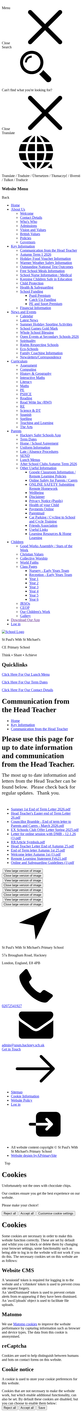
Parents (16, 431)
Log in (15, 624)
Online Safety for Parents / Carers (53, 480)
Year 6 (33, 599)
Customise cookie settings (55, 1213)
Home (15, 205)
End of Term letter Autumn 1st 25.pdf (38, 850)
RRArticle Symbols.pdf (28, 842)
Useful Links (38, 529)
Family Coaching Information (41, 353)
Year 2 (33, 583)
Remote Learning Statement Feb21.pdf (39, 858)
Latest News (29, 320)
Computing (28, 369)
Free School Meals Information (42, 271)
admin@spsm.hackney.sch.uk (23, 1045)
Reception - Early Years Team (50, 575)
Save (41, 1407)
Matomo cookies (25, 1324)
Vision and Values (33, 230)
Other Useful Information (38, 468)
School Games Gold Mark (39, 328)
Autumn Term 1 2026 (35, 254)
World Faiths (29, 562)
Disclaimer (37, 497)
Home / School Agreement (39, 443)
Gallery (25, 616)
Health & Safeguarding (36, 287)
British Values (30, 234)
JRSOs (25, 603)
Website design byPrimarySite (34, 1155)
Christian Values (32, 554)
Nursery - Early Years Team (49, 571)
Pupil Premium (40, 295)
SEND (25, 456)
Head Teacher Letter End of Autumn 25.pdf (42, 846)
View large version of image (23, 871)
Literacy (26, 382)
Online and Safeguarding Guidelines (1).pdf (42, 863)
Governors (27, 242)
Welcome (26, 213)
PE (22, 390)
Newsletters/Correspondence (40, 357)
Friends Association (43, 525)
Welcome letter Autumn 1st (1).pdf (36, 854)
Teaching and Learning (36, 423)
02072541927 (12, 1006)
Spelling (26, 419)
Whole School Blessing (37, 332)
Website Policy (21, 1100)
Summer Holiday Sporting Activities (46, 324)
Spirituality (28, 341)
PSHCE (26, 394)
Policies (25, 238)
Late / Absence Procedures (39, 451)
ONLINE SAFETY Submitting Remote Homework (51, 486)
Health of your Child (44, 505)
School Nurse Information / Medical (46, 275)
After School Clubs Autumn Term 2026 (48, 464)
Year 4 (33, 591)
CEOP (25, 608)
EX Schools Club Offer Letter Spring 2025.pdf (45, 830)
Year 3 (33, 587)
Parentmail (36, 513)
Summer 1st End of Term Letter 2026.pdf (40, 809)
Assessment (28, 365)
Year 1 (33, 579)
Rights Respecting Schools (39, 345)
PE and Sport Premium (45, 304)
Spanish (25, 415)
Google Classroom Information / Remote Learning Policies (52, 474)
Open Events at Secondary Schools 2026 (49, 337)
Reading (26, 398)
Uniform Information (35, 447)
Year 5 (33, 595)
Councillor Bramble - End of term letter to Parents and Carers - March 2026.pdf (41, 824)
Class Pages (28, 566)
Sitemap (17, 1092)
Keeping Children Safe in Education (46, 279)
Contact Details (31, 217)
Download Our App (25, 620)
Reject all (10, 1213)
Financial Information (35, 308)
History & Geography (35, 373)
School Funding (31, 291)
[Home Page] (13, 632)
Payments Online (41, 509)
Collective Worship (34, 558)
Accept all (27, 1213)
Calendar (26, 316)
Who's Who (28, 222)
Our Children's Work (35, 612)
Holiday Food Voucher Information (45, 259)
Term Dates (28, 439)
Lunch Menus (30, 460)
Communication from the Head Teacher (48, 250)
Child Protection (32, 283)
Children (17, 542)
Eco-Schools (29, 349)
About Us (18, 209)
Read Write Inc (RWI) (36, 402)
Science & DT (30, 410)
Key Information (23, 246)
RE (22, 406)
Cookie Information (25, 1096)
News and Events (23, 312)
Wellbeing (36, 493)
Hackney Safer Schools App (40, 435)
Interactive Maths (32, 378)
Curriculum (19, 361)
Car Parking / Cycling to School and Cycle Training (52, 519)
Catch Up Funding (42, 300)
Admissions (28, 226)
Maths (24, 386)
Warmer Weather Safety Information (46, 263)
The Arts (26, 427)
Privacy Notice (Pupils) (46, 501)
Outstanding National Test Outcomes (46, 267)
